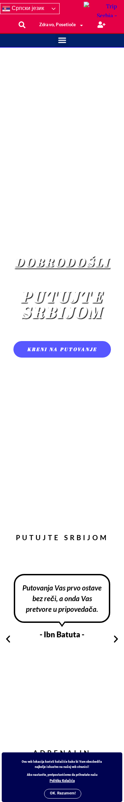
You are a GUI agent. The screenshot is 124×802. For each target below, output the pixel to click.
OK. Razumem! (63, 793)
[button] (62, 40)
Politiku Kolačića (62, 781)
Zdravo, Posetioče (57, 25)
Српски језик (27, 8)
